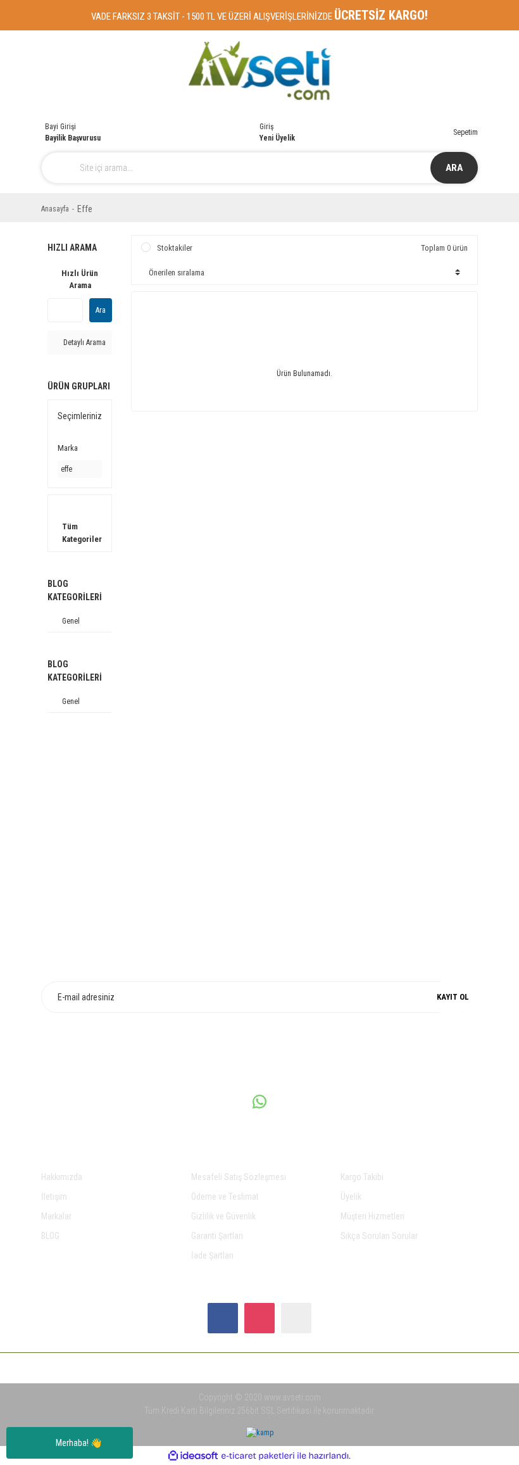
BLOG (50, 1236)
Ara (101, 310)
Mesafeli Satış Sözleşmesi (238, 1177)
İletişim (54, 1196)
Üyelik (351, 1196)
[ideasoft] (193, 1456)
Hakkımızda (61, 1177)
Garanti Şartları (217, 1236)
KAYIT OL (453, 997)
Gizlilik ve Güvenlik (223, 1216)
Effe (84, 209)
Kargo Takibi (362, 1177)
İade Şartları (212, 1255)
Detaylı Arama (83, 342)
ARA (454, 167)
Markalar (56, 1216)
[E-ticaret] (258, 1455)
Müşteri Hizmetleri (372, 1216)
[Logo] (260, 70)
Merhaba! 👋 (78, 1443)
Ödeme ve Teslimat (225, 1196)
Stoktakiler (174, 248)
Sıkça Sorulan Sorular (379, 1236)
